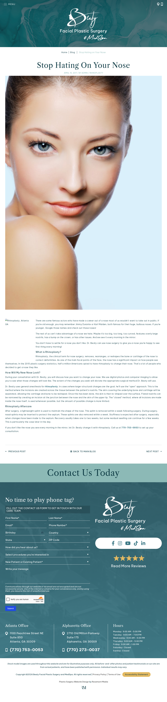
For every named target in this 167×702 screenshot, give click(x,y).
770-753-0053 (130, 427)
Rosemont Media (100, 681)
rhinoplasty (51, 386)
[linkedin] (143, 543)
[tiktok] (136, 543)
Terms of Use (114, 674)
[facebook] (113, 543)
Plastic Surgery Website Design (74, 681)
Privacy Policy (99, 674)
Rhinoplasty (96, 73)
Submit (10, 608)
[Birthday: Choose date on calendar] (42, 532)
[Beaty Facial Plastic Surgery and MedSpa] (120, 514)
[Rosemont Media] (83, 688)
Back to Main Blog (84, 451)
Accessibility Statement (136, 674)
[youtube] (128, 543)
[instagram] (120, 543)
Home (64, 52)
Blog (72, 52)
